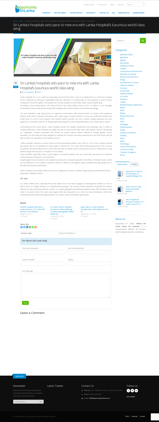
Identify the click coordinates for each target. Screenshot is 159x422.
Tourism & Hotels (126, 149)
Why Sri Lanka (59, 13)
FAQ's (127, 416)
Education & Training (128, 74)
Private (122, 130)
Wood (122, 155)
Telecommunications (128, 147)
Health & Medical (126, 94)
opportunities (76, 13)
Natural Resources (127, 116)
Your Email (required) (75, 248)
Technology (124, 144)
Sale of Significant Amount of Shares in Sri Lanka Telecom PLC (134, 201)
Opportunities (122, 164)
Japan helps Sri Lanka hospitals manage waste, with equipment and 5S (94, 209)
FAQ (113, 13)
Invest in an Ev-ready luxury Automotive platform (133, 188)
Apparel (123, 60)
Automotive (124, 63)
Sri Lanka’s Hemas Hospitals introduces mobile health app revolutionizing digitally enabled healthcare (62, 210)
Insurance (123, 99)
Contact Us (104, 13)
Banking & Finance (127, 66)
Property (123, 135)
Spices (122, 141)
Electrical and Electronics (129, 77)
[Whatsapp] (33, 227)
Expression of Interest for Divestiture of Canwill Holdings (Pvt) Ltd (129, 174)
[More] (35, 227)
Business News (138, 13)
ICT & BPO (124, 96)
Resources (90, 13)
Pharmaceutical (126, 127)
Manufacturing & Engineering (131, 105)
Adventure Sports (126, 54)
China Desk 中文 (124, 13)
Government (124, 91)
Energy (122, 80)
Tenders (134, 164)
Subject (70, 259)
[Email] (30, 227)
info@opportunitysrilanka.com (99, 398)
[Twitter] (24, 227)
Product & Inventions (128, 133)
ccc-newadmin (29, 92)
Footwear (123, 88)
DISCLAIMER (131, 397)
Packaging (124, 124)
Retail (122, 138)
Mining (122, 113)
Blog (112, 5)
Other (122, 121)
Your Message (27, 271)
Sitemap (134, 416)
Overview (46, 13)
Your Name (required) (30, 248)
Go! (41, 401)
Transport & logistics (128, 152)
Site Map (120, 5)
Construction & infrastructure (131, 71)
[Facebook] (21, 227)
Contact (142, 416)
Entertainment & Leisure (129, 82)
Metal (122, 110)
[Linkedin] (27, 227)
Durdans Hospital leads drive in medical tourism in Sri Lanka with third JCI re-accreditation (32, 209)
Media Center (89, 5)
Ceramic (123, 68)
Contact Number (28, 259)
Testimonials (102, 5)
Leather (123, 102)
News (39, 92)
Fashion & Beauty (127, 85)
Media (122, 107)
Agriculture (124, 57)
